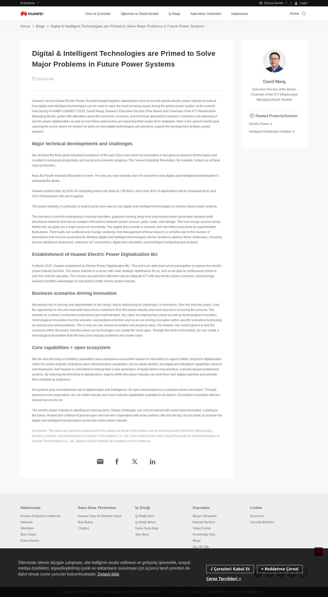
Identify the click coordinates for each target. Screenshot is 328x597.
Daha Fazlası (29, 540)
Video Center (202, 528)
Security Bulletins (262, 522)
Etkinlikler (27, 528)
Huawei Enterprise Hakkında (40, 516)
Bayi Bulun (85, 522)
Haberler (26, 522)
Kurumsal (256, 516)
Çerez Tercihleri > (223, 578)
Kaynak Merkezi (204, 522)
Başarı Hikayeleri (205, 516)
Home (25, 26)
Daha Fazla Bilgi (146, 528)
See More (142, 534)
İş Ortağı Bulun (145, 522)
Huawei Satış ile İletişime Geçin (100, 516)
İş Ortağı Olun (144, 516)
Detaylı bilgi (108, 574)
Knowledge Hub (204, 534)
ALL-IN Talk (201, 547)
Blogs (40, 26)
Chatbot (83, 528)
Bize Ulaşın (28, 534)
